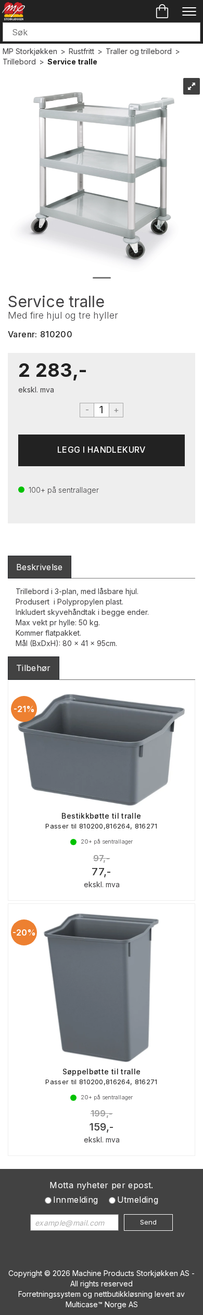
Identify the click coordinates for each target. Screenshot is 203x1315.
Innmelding (75, 1199)
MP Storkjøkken (30, 51)
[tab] (39, 567)
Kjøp (101, 450)
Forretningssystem (49, 1294)
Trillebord (19, 61)
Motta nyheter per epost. (101, 1185)
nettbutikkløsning (123, 1294)
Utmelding (138, 1199)
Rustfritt (81, 51)
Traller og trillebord (139, 51)
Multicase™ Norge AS (102, 1304)
